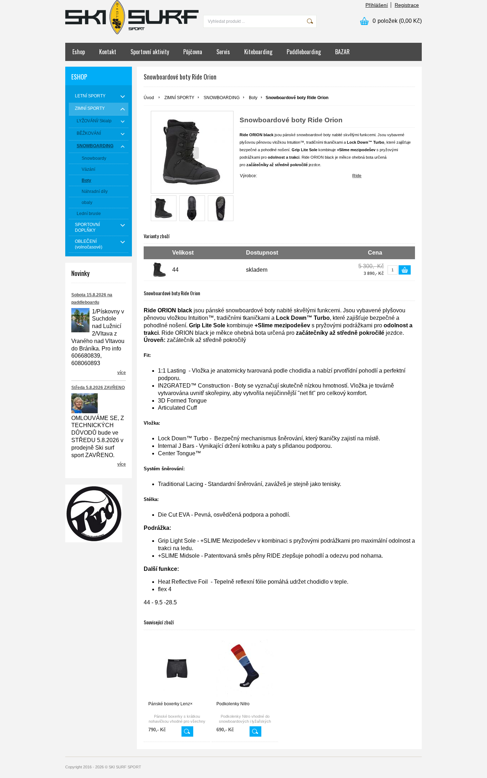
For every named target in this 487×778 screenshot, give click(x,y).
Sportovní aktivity (149, 51)
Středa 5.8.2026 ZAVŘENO (98, 387)
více (121, 372)
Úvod (149, 97)
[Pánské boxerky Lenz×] (176, 668)
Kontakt (107, 51)
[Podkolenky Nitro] (244, 668)
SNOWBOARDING (222, 97)
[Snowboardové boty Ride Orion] (163, 208)
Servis (223, 51)
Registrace (407, 5)
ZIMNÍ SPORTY (179, 97)
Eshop (78, 51)
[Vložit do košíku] (405, 270)
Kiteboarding (258, 51)
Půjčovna (192, 51)
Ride (357, 175)
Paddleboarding (304, 51)
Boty (253, 97)
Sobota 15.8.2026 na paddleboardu (91, 298)
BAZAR (342, 51)
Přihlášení (376, 5)
